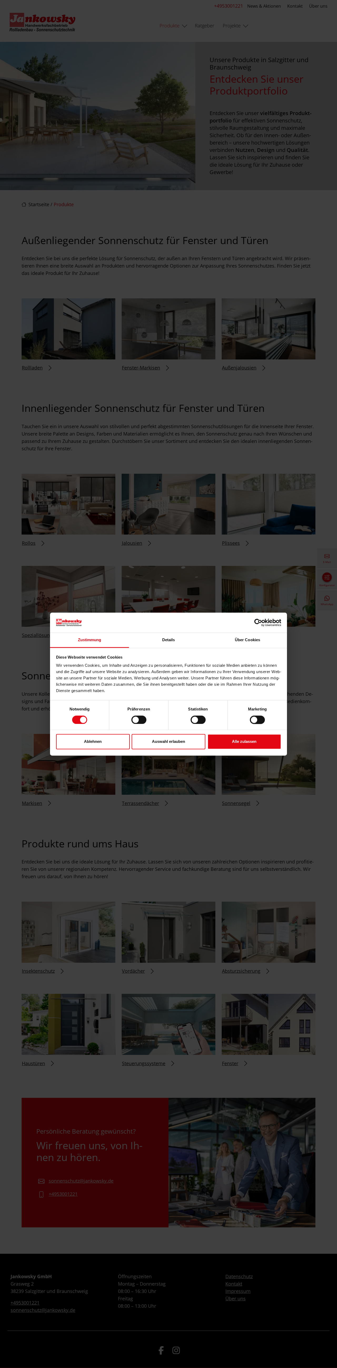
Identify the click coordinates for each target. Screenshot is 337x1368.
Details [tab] (168, 640)
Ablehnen (93, 741)
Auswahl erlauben (168, 741)
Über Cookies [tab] (247, 640)
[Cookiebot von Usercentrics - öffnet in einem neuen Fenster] (258, 622)
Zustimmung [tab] (89, 640)
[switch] (138, 719)
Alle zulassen (244, 741)
